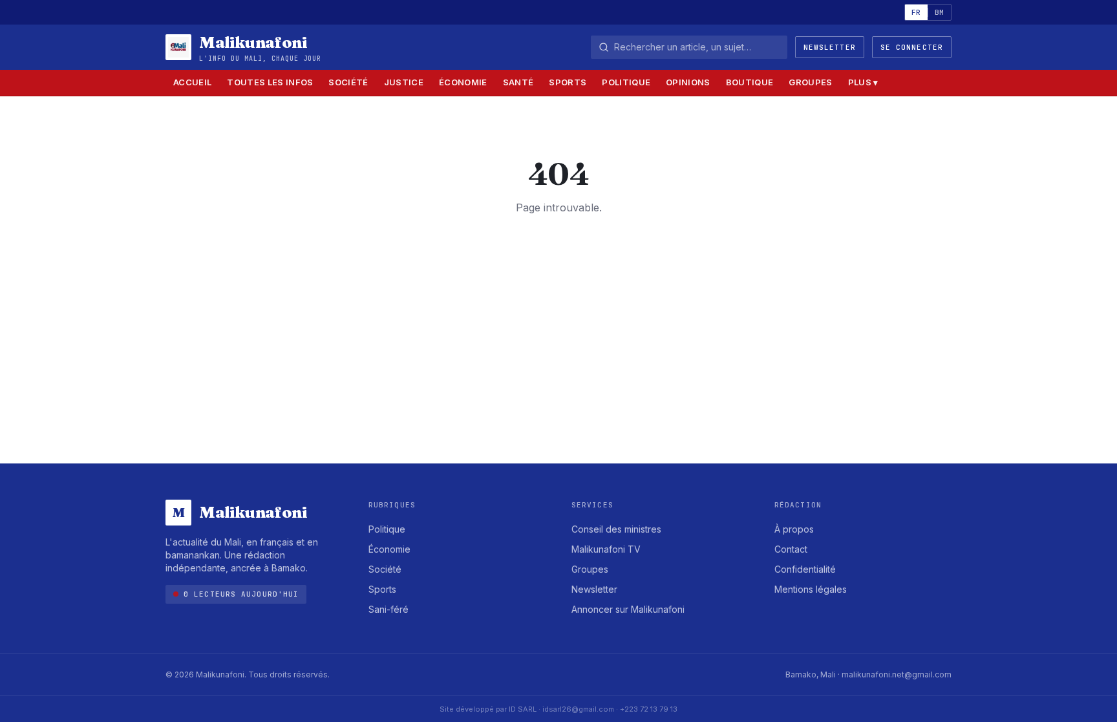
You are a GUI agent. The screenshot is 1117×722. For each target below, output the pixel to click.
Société (348, 82)
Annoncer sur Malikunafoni (628, 609)
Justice (403, 82)
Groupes (810, 82)
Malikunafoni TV (606, 549)
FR (916, 12)
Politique (626, 82)
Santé (518, 82)
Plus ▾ (863, 82)
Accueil (192, 82)
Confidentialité (805, 569)
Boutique (750, 82)
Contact (790, 549)
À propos (794, 529)
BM (939, 12)
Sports (567, 82)
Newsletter (829, 47)
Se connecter (911, 47)
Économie (463, 82)
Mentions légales (810, 589)
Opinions (688, 82)
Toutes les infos (270, 82)
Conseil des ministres (616, 529)
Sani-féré (388, 609)
